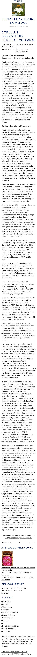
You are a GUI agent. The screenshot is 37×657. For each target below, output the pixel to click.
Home (3, 44)
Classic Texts (7, 607)
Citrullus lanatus (21, 52)
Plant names (7, 618)
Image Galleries (8, 615)
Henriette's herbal (8, 637)
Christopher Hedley (10, 612)
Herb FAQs (6, 602)
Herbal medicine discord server (13, 588)
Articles (5, 604)
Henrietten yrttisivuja (10, 626)
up (18, 543)
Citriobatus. (6, 543)
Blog (4, 623)
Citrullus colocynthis (23, 49)
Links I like (6, 631)
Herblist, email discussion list (12, 591)
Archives (5, 610)
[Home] (18, 10)
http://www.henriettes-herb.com (14, 652)
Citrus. (33, 543)
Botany (5, 621)
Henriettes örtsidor (9, 629)
